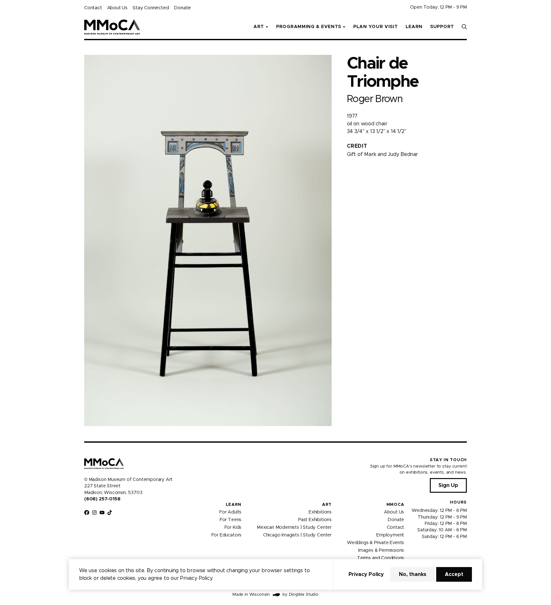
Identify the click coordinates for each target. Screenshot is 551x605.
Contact (93, 7)
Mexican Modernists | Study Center (294, 527)
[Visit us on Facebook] (86, 512)
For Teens (230, 520)
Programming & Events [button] (308, 27)
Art (327, 505)
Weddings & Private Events (375, 543)
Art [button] (258, 27)
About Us (117, 7)
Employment (390, 535)
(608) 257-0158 (102, 499)
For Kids (233, 527)
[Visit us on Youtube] (102, 512)
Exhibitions (320, 512)
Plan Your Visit (375, 27)
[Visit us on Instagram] (94, 512)
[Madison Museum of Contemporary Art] (112, 26)
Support (442, 27)
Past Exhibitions (315, 520)
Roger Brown (374, 99)
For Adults (230, 512)
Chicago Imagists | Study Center (297, 535)
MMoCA (395, 505)
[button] (464, 26)
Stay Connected (151, 7)
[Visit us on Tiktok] (109, 512)
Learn (414, 27)
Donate (182, 7)
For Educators (226, 535)
